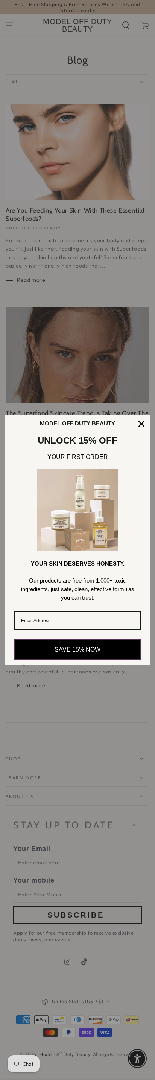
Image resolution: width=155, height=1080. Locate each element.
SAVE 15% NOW (77, 649)
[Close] (141, 424)
